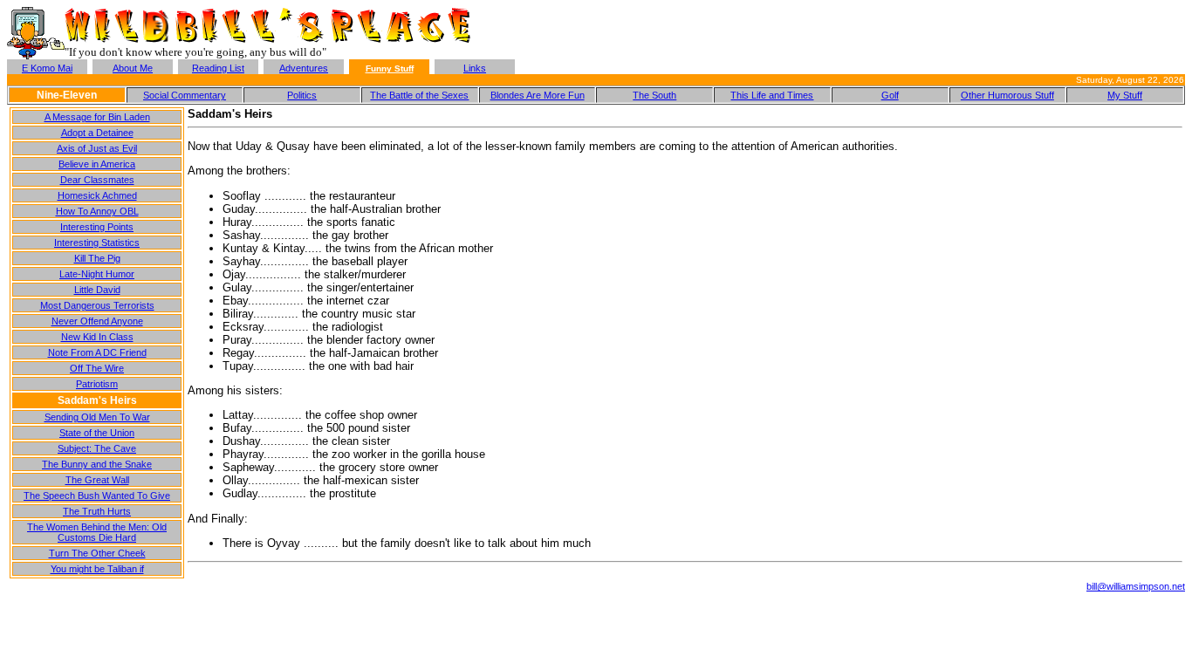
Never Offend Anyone (97, 321)
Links (474, 68)
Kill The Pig (97, 258)
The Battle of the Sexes (419, 95)
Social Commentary (184, 95)
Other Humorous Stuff (1007, 95)
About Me (133, 68)
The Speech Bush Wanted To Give (97, 495)
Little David (97, 289)
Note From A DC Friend (97, 352)
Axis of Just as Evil (97, 148)
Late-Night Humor (96, 274)
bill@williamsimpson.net (1135, 586)
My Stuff (1124, 95)
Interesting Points (97, 227)
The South (654, 95)
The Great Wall (97, 480)
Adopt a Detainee (97, 132)
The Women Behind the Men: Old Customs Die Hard (97, 532)
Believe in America (96, 164)
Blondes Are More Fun (537, 95)
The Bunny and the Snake (97, 464)
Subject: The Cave (97, 448)
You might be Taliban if (97, 569)
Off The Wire (97, 368)
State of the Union (96, 432)
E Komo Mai (47, 68)
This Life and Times (771, 95)
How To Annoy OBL (97, 211)
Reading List (218, 68)
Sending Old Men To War (97, 417)
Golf (890, 95)
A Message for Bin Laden (97, 117)
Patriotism (97, 384)
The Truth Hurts (97, 511)
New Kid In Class (97, 337)
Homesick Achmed (97, 195)
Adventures (303, 68)
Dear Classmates (97, 179)
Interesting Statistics (97, 242)
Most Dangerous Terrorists (97, 305)
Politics (302, 95)
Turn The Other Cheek (97, 553)
